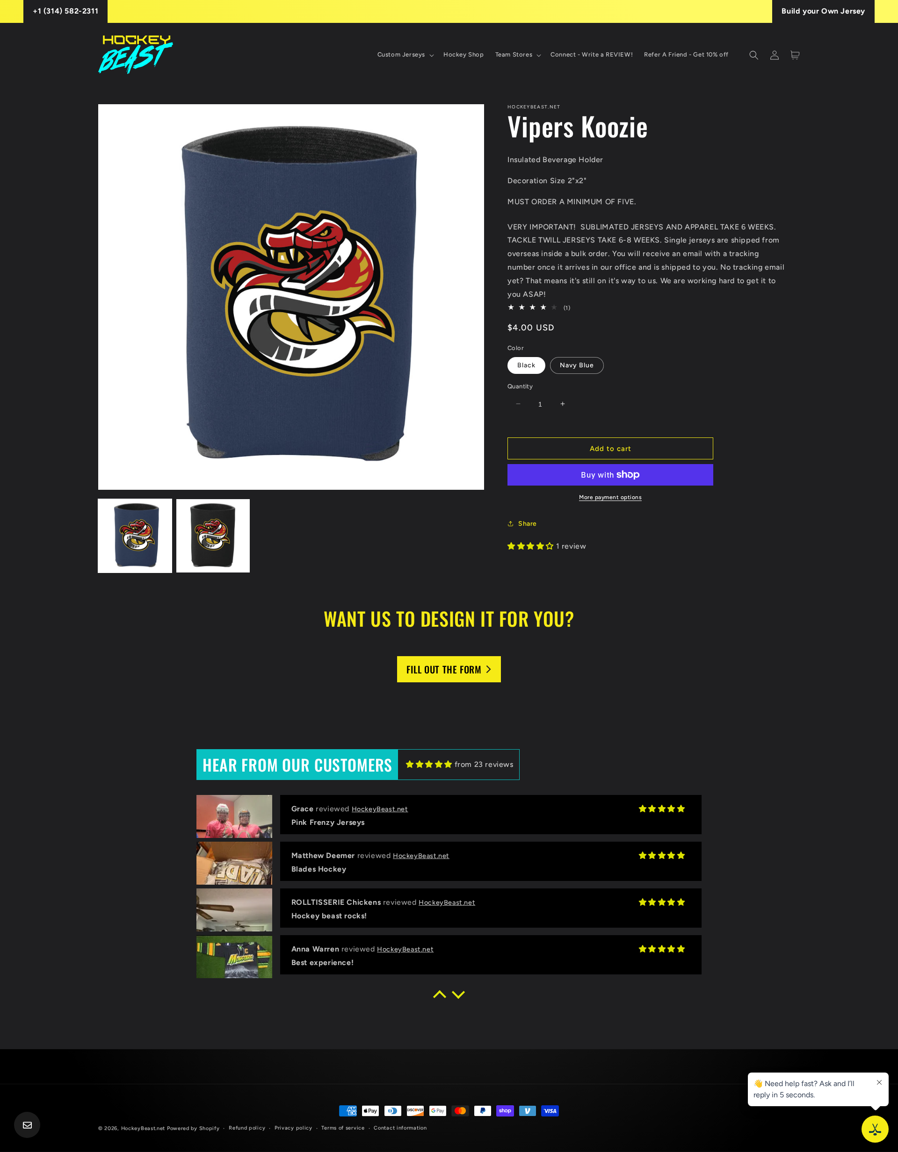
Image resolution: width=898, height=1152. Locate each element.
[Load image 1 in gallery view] (135, 535)
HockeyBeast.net (143, 1128)
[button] (405, 54)
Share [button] (527, 523)
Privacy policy (293, 1128)
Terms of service (342, 1128)
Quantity (520, 385)
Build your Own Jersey (823, 11)
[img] (429, 764)
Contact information (400, 1128)
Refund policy (247, 1128)
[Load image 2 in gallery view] (213, 535)
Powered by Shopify (193, 1128)
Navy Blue (577, 365)
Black (526, 365)
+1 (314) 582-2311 (65, 11)
